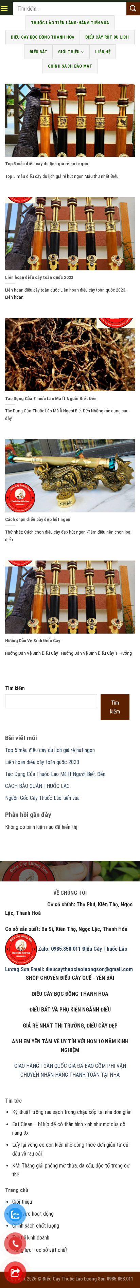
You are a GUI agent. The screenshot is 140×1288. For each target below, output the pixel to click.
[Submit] (133, 8)
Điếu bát (38, 51)
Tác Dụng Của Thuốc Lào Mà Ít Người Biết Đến (51, 398)
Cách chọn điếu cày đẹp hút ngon (37, 519)
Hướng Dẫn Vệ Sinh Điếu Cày (32, 640)
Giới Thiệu (69, 51)
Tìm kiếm (15, 688)
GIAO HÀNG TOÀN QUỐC (40, 1066)
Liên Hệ (102, 51)
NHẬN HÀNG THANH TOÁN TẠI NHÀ (80, 1075)
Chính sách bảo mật (70, 66)
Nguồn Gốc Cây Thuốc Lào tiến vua (42, 798)
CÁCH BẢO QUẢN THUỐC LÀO (37, 786)
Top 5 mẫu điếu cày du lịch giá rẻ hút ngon (46, 163)
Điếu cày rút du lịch (107, 37)
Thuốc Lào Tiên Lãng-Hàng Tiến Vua (70, 22)
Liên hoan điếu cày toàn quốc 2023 (39, 277)
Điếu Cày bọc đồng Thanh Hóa (42, 37)
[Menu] (4, 8)
